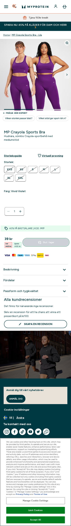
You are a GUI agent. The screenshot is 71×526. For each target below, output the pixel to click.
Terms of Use (40, 494)
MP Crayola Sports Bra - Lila (27, 35)
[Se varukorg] (65, 6)
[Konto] (56, 6)
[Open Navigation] (6, 6)
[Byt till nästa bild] (67, 75)
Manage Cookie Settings (35, 500)
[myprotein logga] (35, 6)
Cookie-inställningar (17, 409)
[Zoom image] (67, 43)
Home (6, 35)
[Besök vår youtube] (30, 431)
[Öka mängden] (20, 211)
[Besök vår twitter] (38, 431)
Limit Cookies (35, 510)
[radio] (9, 169)
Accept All (35, 520)
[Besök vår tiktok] (22, 431)
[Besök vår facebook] (14, 431)
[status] (14, 211)
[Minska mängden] (8, 211)
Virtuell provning (52, 155)
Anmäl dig (15, 398)
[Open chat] (46, 431)
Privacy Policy (23, 494)
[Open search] (14, 6)
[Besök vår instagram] (6, 431)
